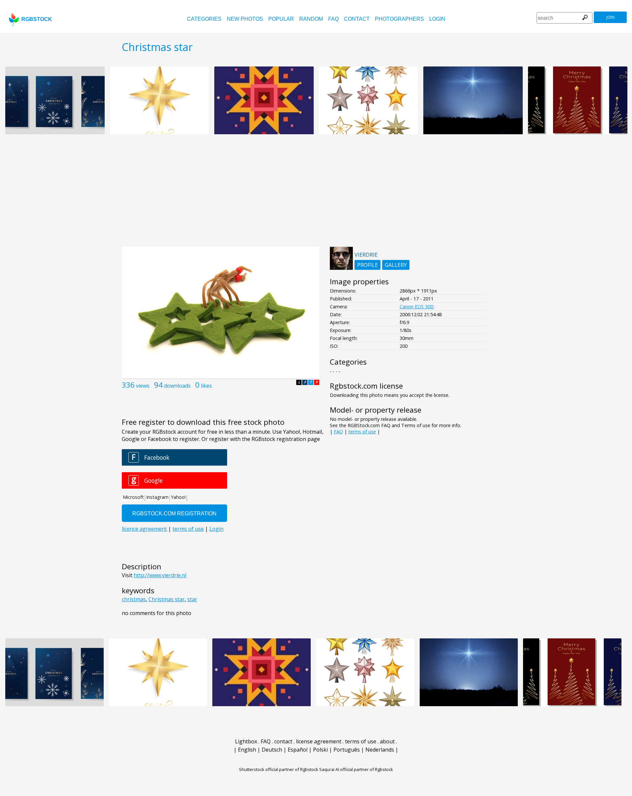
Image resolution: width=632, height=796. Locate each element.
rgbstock (36, 19)
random (311, 19)
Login (437, 19)
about (387, 741)
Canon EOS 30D (417, 306)
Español (297, 749)
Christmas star (166, 599)
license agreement (318, 741)
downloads (177, 385)
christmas (134, 599)
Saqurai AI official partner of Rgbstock (356, 769)
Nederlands (379, 749)
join (610, 17)
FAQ (333, 19)
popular (281, 19)
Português (346, 749)
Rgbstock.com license (366, 386)
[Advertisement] (316, 194)
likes (206, 385)
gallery (396, 265)
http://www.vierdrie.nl (160, 575)
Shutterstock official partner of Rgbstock (278, 769)
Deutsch (272, 749)
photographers (399, 19)
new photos (245, 19)
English (247, 749)
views (142, 385)
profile (367, 265)
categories (204, 19)
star (192, 599)
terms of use (362, 431)
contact (357, 19)
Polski (320, 749)
